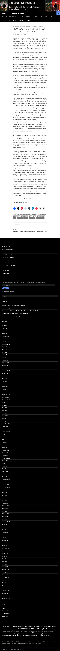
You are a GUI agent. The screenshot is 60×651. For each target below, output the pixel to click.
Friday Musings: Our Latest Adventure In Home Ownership (15, 313)
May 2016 (4, 561)
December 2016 (6, 543)
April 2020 (4, 500)
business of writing (32, 626)
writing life (39, 635)
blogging (16, 214)
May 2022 (4, 442)
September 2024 (6, 370)
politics (26, 217)
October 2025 (5, 341)
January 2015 (5, 593)
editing (41, 629)
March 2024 (5, 386)
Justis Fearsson (43, 16)
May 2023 (4, 410)
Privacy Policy (5, 273)
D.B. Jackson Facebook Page (8, 265)
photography (18, 633)
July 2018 (4, 524)
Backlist (15, 20)
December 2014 (6, 596)
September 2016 (6, 550)
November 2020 (6, 482)
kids (35, 216)
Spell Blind (4, 635)
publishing (34, 633)
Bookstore (21, 20)
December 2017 (6, 532)
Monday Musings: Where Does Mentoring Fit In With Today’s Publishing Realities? (20, 310)
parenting (20, 217)
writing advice (24, 635)
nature (4, 633)
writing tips (47, 635)
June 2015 (4, 585)
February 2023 (5, 418)
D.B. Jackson (35, 16)
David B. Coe (4, 16)
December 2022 (6, 423)
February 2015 (5, 590)
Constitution (23, 214)
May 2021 (4, 466)
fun (54, 629)
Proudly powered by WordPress (15, 649)
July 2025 (4, 349)
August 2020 (5, 490)
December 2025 (6, 336)
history (4, 631)
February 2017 (5, 537)
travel (12, 635)
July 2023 (4, 405)
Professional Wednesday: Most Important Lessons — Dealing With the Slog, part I (30, 231)
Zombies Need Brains (6, 637)
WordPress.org (5, 616)
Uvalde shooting (40, 217)
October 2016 (5, 548)
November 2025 (6, 339)
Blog (51, 16)
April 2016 (4, 564)
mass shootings (41, 216)
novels (7, 633)
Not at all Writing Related (36, 26)
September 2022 (6, 431)
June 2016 (4, 558)
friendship (50, 629)
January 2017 (5, 540)
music (53, 631)
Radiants (21, 16)
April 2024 (4, 384)
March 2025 (5, 360)
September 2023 (6, 399)
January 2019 (5, 516)
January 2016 (5, 572)
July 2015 (4, 582)
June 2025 (4, 352)
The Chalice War (12, 16)
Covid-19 (9, 629)
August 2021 (5, 463)
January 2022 (5, 452)
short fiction (53, 633)
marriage (38, 631)
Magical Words (5, 268)
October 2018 (5, 519)
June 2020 (4, 495)
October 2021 (5, 460)
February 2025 (5, 362)
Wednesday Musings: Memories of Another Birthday (14, 305)
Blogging (15, 26)
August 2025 (5, 346)
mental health (48, 631)
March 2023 (5, 415)
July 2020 (4, 492)
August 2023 (5, 402)
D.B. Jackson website (7, 252)
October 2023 (5, 397)
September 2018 (6, 521)
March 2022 (5, 447)
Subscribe (5, 288)
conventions (4, 629)
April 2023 (4, 413)
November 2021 (6, 458)
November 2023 (6, 394)
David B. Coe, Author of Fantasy (13, 13)
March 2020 (5, 503)
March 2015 (5, 588)
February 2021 (5, 474)
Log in (3, 608)
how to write (10, 631)
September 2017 (6, 535)
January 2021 (5, 476)
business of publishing (22, 626)
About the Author (6, 20)
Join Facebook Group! (7, 246)
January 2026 (5, 333)
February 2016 (5, 569)
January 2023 (5, 421)
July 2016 (4, 556)
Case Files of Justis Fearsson (44, 626)
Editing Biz (28, 20)
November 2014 (6, 598)
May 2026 (4, 325)
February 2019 (5, 513)
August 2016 (5, 553)
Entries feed (5, 610)
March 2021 (5, 471)
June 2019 (4, 511)
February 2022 (5, 450)
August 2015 (5, 580)
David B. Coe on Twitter (7, 254)
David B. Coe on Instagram (8, 260)
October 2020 (5, 484)
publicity (28, 633)
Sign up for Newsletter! (7, 249)
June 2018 (4, 527)
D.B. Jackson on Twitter (7, 262)
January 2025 (5, 365)
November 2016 (6, 545)
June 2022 (4, 439)
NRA (15, 217)
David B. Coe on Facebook (8, 257)
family (44, 214)
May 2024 (4, 381)
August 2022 (5, 434)
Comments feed (5, 613)
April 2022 (4, 445)
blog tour (16, 626)
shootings (32, 217)
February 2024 (5, 389)
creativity (13, 629)
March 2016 (5, 566)
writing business (32, 635)
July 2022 (4, 437)
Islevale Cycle (16, 631)
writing (17, 635)
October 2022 (5, 429)
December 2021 (6, 455)
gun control (17, 216)
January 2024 (5, 392)
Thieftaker (8, 635)
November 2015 (6, 574)
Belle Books (4, 626)
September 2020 (6, 487)
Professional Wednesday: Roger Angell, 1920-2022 (24, 225)
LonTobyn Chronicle (26, 631)
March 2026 (5, 328)
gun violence (25, 216)
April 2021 (4, 468)
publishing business (43, 633)
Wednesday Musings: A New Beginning (11, 316)
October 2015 (5, 577)
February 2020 (5, 505)
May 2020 (4, 497)
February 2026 (5, 331)
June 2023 (4, 407)
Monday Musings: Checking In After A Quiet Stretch (14, 308)
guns (31, 216)
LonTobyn (28, 16)
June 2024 (4, 378)
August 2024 (5, 373)
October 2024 (5, 368)
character (54, 626)
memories (43, 631)
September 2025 (6, 344)
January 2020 (5, 508)
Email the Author (6, 270)
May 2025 (4, 354)
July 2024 (4, 376)
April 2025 (4, 357)
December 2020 (6, 479)
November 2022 (6, 426)
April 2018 (4, 529)
